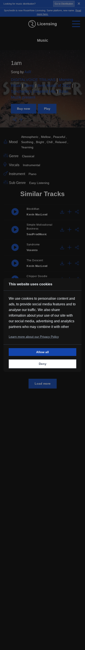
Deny (42, 364)
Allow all (42, 352)
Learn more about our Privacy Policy (34, 336)
